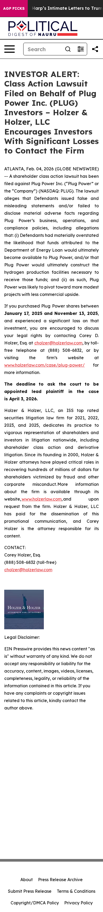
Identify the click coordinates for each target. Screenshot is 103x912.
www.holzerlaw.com (42, 499)
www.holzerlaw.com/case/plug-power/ (44, 365)
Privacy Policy (78, 902)
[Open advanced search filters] (80, 49)
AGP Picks (14, 8)
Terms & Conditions (76, 891)
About (26, 879)
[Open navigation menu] (9, 49)
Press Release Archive (60, 879)
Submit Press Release (30, 891)
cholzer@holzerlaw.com (28, 569)
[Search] (68, 49)
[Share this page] (95, 49)
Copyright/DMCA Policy (35, 902)
